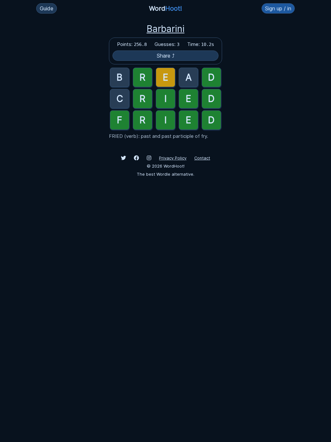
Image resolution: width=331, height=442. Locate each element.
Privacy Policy (173, 158)
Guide (46, 8)
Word (165, 8)
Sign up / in (278, 8)
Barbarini (166, 28)
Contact (202, 158)
